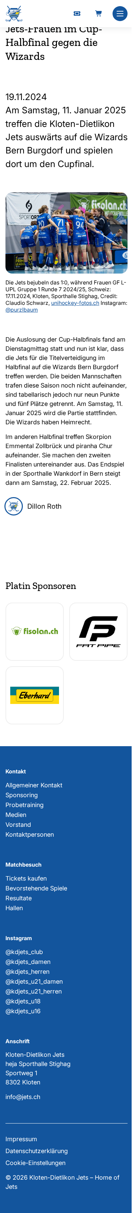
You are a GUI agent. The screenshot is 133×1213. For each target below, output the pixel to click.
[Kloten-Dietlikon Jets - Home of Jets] (14, 14)
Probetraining (24, 804)
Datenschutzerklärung (36, 1150)
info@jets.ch (22, 1096)
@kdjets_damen (27, 961)
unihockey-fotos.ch (75, 302)
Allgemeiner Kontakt (33, 785)
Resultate (18, 898)
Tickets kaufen (26, 878)
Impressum (21, 1139)
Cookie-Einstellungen (35, 1162)
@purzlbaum (21, 309)
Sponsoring (21, 795)
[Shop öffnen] (99, 13)
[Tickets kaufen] (77, 13)
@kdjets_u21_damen (34, 981)
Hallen (14, 908)
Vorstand (18, 824)
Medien (15, 814)
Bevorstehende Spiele (36, 888)
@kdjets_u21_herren (33, 991)
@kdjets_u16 (23, 1011)
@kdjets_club (24, 951)
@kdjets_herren (27, 971)
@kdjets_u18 (23, 1001)
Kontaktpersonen (29, 834)
